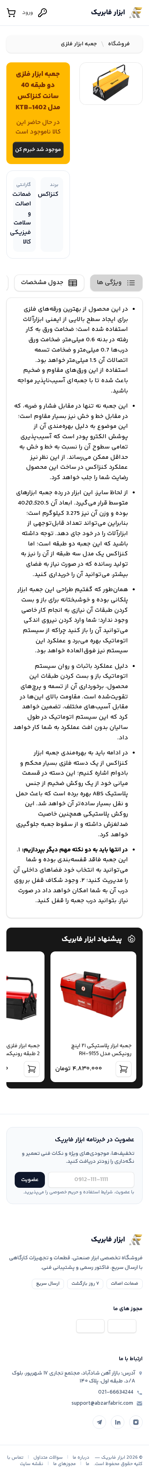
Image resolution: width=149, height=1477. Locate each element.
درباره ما (81, 1458)
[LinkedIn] (117, 1422)
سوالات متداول (48, 1458)
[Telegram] (99, 1422)
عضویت (30, 1179)
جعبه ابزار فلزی (79, 44)
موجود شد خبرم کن (38, 149)
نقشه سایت (31, 1464)
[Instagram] (136, 1422)
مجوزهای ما (64, 1464)
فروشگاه (119, 44)
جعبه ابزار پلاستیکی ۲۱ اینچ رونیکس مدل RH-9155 (101, 1050)
